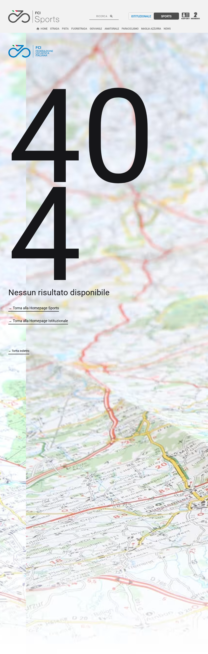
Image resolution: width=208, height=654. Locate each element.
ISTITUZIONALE (141, 16)
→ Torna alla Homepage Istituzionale (38, 321)
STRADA (54, 28)
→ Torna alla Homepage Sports (33, 308)
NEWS (167, 28)
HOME (44, 28)
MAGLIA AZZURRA (151, 28)
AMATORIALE (112, 28)
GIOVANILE (96, 28)
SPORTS (166, 16)
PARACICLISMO (130, 28)
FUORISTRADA (79, 28)
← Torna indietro (18, 350)
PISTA (65, 28)
